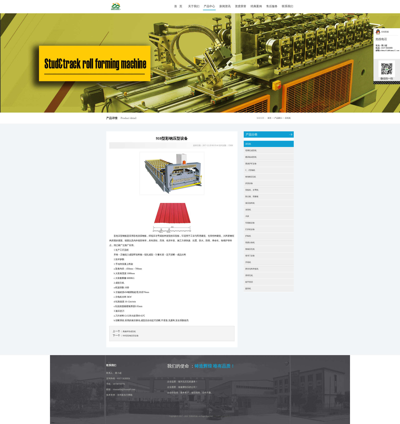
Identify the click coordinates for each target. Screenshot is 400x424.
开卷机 (248, 262)
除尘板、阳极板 (251, 196)
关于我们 (193, 6)
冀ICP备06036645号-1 (222, 416)
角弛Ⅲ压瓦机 (250, 177)
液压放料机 (250, 203)
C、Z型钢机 (250, 170)
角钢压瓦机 (250, 249)
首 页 (178, 6)
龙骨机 (248, 210)
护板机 (248, 236)
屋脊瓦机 (249, 275)
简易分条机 (250, 242)
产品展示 (278, 118)
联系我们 (287, 6)
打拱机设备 (250, 229)
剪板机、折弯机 (251, 190)
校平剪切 (249, 282)
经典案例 (256, 6)
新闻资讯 (225, 6)
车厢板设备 (250, 223)
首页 (269, 118)
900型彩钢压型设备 (131, 336)
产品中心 (209, 6)
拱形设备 (249, 183)
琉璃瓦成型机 (251, 150)
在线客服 (384, 32)
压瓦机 (288, 118)
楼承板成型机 (251, 157)
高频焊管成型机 (129, 331)
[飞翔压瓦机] (124, 6)
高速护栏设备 (251, 164)
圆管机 (248, 288)
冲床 (247, 216)
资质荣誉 (240, 6)
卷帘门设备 (250, 256)
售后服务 (272, 6)
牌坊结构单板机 (251, 269)
